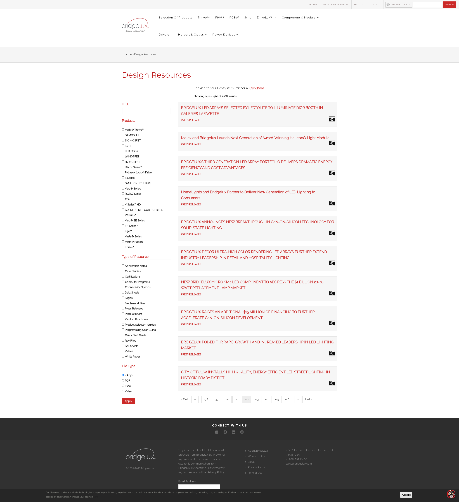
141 (238, 399)
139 (217, 399)
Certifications (132, 276)
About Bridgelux (258, 450)
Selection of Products (175, 17)
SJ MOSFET (132, 135)
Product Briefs (133, 314)
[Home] (135, 25)
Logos (129, 298)
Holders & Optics (191, 34)
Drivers (164, 34)
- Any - (129, 375)
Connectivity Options (137, 287)
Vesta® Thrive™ (134, 129)
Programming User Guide (140, 329)
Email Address (187, 481)
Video (128, 391)
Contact (375, 4)
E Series (129, 177)
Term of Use (255, 472)
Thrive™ (204, 17)
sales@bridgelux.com (299, 463)
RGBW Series (133, 193)
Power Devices (224, 34)
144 (268, 399)
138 (207, 399)
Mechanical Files (135, 303)
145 (278, 399)
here (95, 496)
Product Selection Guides (140, 324)
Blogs (358, 4)
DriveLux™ (265, 17)
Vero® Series (133, 188)
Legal (251, 461)
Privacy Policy (216, 472)
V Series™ (130, 215)
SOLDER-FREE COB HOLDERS (144, 210)
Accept (406, 494)
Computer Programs (137, 282)
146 (288, 399)
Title (125, 104)
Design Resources (336, 4)
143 (258, 399)
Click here (256, 88)
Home (128, 54)
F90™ (219, 17)
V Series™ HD (133, 204)
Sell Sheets (131, 346)
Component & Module (299, 17)
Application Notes (136, 265)
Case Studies (133, 271)
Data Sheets (132, 292)
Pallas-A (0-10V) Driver (138, 172)
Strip (248, 17)
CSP (127, 199)
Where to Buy (401, 4)
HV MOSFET (132, 162)
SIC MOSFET (133, 140)
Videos (129, 351)
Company (311, 4)
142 (248, 400)
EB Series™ (131, 226)
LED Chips (131, 151)
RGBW (234, 17)
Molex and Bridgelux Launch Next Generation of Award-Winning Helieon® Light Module (255, 138)
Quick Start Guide (135, 335)
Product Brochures (136, 319)
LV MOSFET (132, 156)
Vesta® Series (133, 236)
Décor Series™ (133, 167)
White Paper (132, 356)
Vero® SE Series (135, 220)
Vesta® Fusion (134, 241)
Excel (128, 386)
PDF (127, 380)
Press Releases (134, 308)
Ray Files (130, 340)
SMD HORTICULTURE (138, 183)
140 (228, 399)
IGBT (128, 146)
